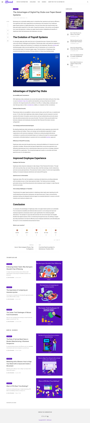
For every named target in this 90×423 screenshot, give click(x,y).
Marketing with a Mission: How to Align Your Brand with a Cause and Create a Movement (18, 364)
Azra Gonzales (11, 277)
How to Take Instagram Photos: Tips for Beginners (24, 248)
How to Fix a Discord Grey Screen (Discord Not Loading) (76, 48)
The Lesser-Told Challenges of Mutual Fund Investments (18, 313)
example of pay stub (23, 101)
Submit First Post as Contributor (56, 2)
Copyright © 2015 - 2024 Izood (45, 420)
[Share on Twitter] (7, 33)
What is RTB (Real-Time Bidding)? (17, 386)
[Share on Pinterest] (7, 37)
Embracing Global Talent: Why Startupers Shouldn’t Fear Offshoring (19, 268)
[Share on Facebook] (7, 30)
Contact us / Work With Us (45, 412)
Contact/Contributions (22, 2)
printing (55, 45)
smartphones (30, 105)
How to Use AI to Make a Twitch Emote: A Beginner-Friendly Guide (76, 22)
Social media (33, 2)
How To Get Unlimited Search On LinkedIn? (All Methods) (76, 55)
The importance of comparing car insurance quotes (17, 291)
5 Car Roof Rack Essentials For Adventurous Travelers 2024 (47, 248)
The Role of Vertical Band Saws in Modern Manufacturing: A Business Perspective (17, 341)
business (48, 137)
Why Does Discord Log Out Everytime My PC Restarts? (76, 41)
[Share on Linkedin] (7, 40)
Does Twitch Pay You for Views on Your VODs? (75, 33)
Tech (39, 2)
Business (44, 2)
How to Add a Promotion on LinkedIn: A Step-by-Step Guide (76, 64)
